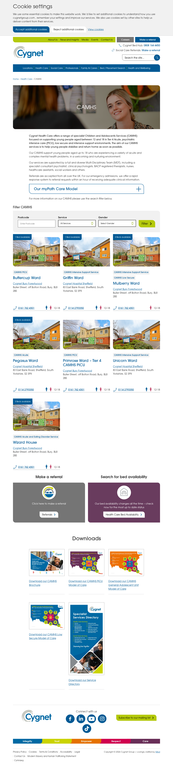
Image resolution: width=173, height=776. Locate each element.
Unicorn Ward (125, 360)
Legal (77, 752)
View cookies (96, 29)
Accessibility (66, 752)
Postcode (23, 217)
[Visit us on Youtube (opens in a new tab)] (91, 718)
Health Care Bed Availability (122, 514)
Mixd (158, 752)
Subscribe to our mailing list (134, 717)
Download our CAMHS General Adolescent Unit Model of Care (123, 584)
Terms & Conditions (48, 752)
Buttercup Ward (27, 277)
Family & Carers (89, 68)
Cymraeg (19, 760)
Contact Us (107, 39)
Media (85, 39)
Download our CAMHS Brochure (43, 583)
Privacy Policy (19, 752)
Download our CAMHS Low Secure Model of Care (45, 636)
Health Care (41, 68)
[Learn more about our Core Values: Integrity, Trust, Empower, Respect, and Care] (86, 740)
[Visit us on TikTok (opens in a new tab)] (86, 728)
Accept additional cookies (31, 29)
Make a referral (148, 39)
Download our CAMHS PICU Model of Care (86, 583)
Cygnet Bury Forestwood (27, 283)
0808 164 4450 (152, 45)
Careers (125, 39)
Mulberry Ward (126, 283)
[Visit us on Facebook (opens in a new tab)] (70, 718)
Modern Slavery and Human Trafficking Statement (51, 756)
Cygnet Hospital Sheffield (77, 283)
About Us (52, 39)
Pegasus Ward (25, 360)
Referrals (47, 514)
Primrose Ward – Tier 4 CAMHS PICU (82, 362)
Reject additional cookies (69, 29)
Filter (145, 223)
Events (94, 39)
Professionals (72, 68)
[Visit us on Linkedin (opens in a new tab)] (80, 718)
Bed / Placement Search (112, 68)
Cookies (33, 752)
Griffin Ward (73, 277)
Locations (28, 68)
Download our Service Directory (82, 682)
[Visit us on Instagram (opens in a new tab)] (102, 718)
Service (62, 217)
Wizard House (25, 442)
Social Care (57, 68)
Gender (103, 217)
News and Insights (69, 39)
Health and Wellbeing (139, 68)
